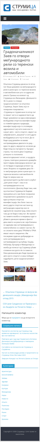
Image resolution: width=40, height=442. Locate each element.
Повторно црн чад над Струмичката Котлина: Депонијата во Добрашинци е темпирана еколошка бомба (19, 341)
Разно (4, 412)
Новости (5, 399)
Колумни (5, 385)
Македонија (6, 392)
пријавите (16, 318)
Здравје (5, 382)
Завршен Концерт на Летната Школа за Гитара (20, 358)
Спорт (4, 416)
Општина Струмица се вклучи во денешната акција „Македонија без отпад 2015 (20, 295)
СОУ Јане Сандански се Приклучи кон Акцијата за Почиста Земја (19, 305)
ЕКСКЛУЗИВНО (7, 375)
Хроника (5, 419)
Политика (5, 405)
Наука (4, 395)
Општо (7, 48)
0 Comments (14, 79)
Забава (4, 378)
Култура (5, 388)
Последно (15, 48)
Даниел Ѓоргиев (25, 76)
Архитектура (6, 371)
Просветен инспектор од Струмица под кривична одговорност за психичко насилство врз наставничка (19, 333)
